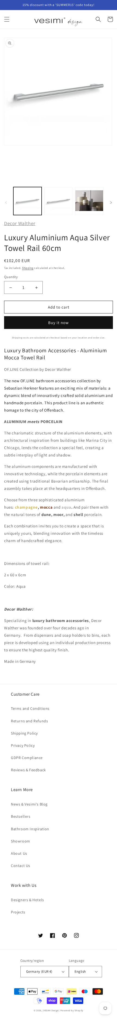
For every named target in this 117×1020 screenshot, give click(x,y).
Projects (18, 912)
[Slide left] (6, 203)
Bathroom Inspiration (30, 828)
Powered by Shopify (72, 1010)
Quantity (11, 277)
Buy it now (58, 322)
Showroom (20, 841)
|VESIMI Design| (51, 1010)
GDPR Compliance (27, 757)
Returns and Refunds (29, 721)
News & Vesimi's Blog (29, 804)
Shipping (27, 268)
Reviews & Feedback (28, 769)
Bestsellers (20, 816)
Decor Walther (19, 223)
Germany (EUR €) (39, 971)
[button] (7, 19)
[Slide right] (111, 203)
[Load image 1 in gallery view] (27, 201)
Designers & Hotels (27, 899)
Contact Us (20, 865)
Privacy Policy (23, 745)
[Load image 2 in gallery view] (58, 201)
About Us (19, 853)
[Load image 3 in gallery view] (89, 201)
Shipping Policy (24, 733)
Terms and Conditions (30, 708)
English (80, 971)
